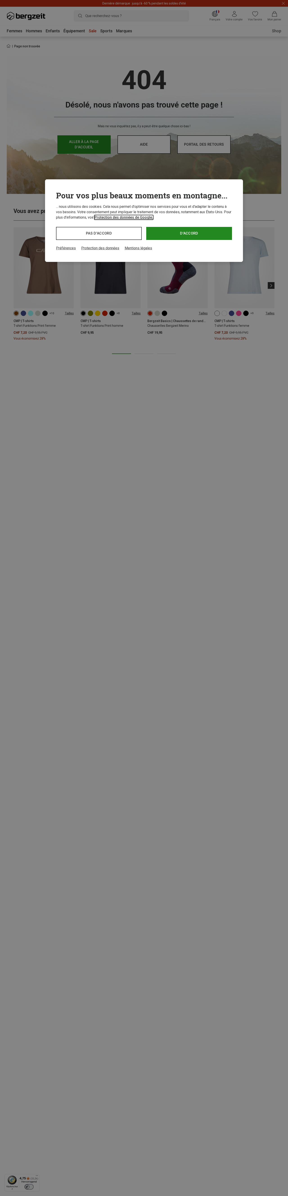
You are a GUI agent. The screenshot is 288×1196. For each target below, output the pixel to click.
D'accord (189, 233)
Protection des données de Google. (123, 217)
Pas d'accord (99, 233)
